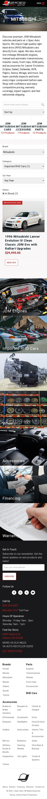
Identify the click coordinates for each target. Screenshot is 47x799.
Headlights (22, 721)
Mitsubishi (7, 677)
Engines (30, 668)
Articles (12, 787)
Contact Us (39, 787)
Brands (7, 664)
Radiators (21, 740)
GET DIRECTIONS (12, 651)
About (5, 787)
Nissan (6, 682)
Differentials (8, 717)
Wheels (29, 677)
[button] (41, 3)
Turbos (6, 764)
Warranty (30, 787)
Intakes (6, 729)
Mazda (6, 673)
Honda (6, 668)
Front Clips (31, 682)
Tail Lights (22, 756)
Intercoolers (23, 729)
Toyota (6, 695)
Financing (21, 787)
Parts (29, 664)
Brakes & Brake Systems (7, 709)
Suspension (8, 756)
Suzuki (6, 690)
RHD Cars (31, 693)
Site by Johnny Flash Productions (23, 795)
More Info (11, 262)
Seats (34, 740)
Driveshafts (22, 717)
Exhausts (7, 721)
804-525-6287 (10, 605)
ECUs (34, 717)
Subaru (6, 686)
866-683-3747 (10, 610)
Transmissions (33, 673)
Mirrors (6, 740)
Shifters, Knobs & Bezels (6, 748)
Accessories (32, 686)
